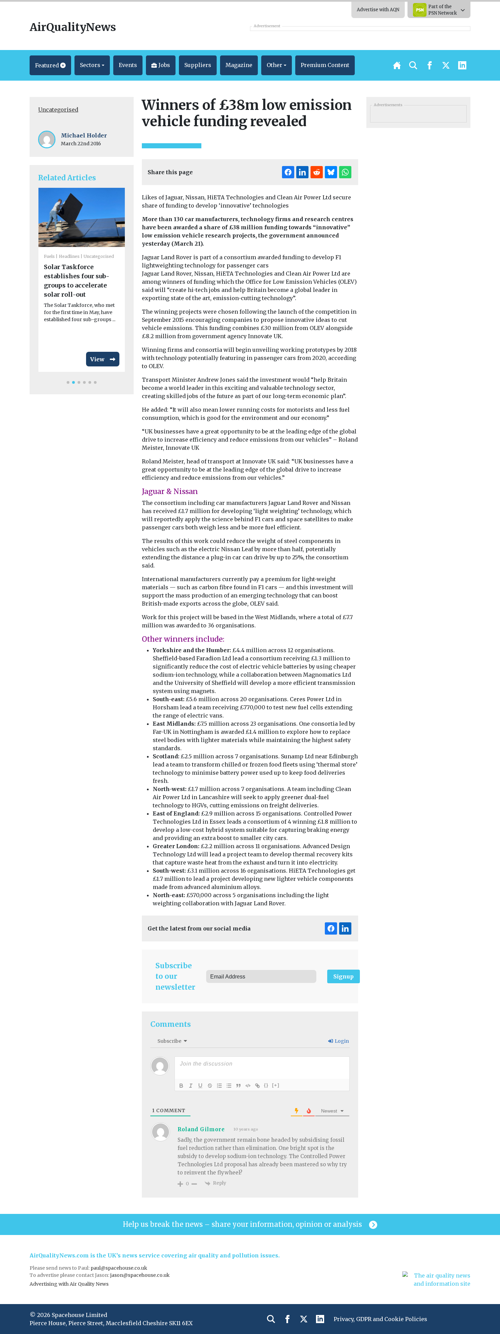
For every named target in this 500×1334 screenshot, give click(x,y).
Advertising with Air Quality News (69, 1284)
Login (341, 1041)
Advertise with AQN (378, 10)
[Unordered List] (229, 1086)
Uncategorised (58, 109)
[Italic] (191, 1086)
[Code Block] (248, 1086)
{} (266, 1085)
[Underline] (200, 1086)
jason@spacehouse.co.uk (140, 1275)
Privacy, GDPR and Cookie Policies (380, 1319)
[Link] (257, 1086)
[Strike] (210, 1086)
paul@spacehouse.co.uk (119, 1268)
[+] (276, 1085)
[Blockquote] (238, 1086)
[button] (50, 65)
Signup (343, 976)
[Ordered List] (219, 1086)
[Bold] (181, 1086)
